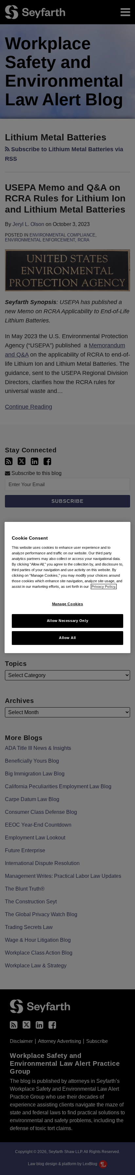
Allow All (67, 638)
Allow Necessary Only (67, 621)
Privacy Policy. (103, 586)
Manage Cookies (67, 604)
